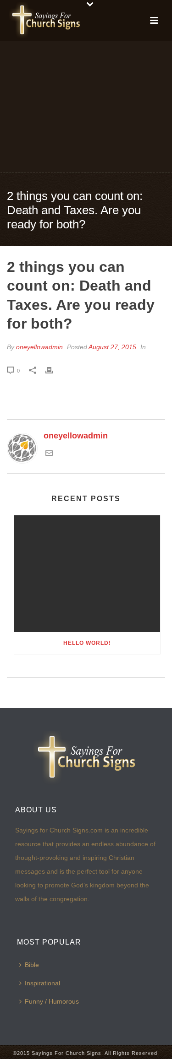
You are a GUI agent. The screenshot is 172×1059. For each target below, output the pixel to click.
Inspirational (42, 983)
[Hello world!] (87, 573)
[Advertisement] (86, 106)
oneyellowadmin (39, 347)
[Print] (53, 370)
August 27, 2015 (112, 347)
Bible (32, 964)
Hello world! (87, 643)
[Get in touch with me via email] (49, 454)
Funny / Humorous (52, 1001)
